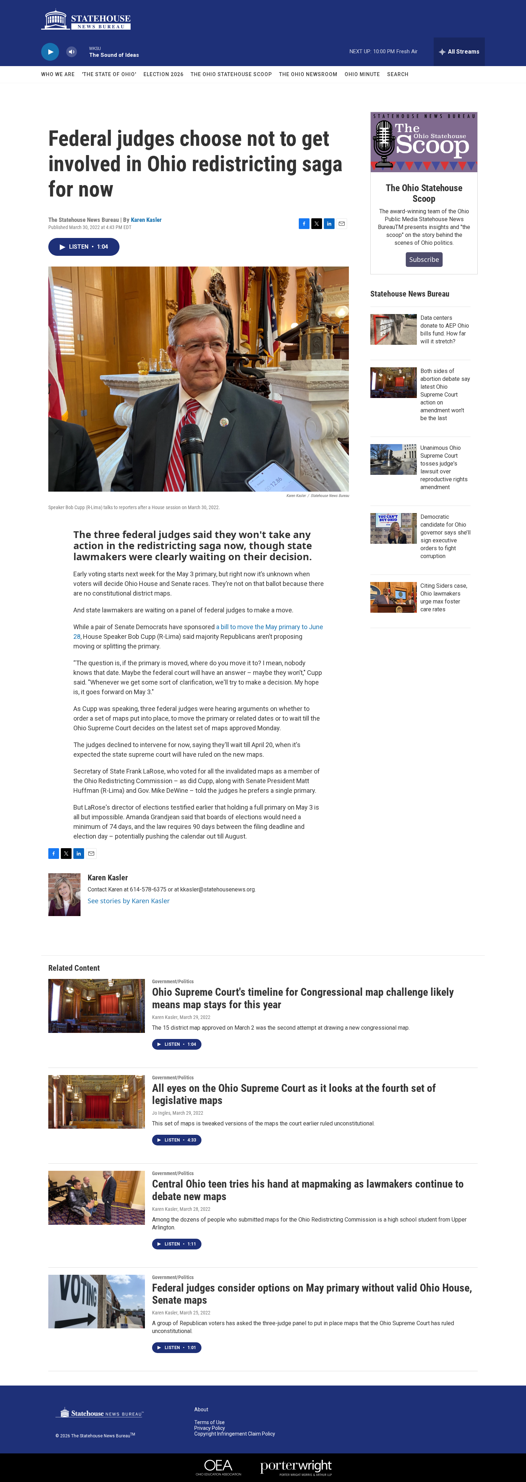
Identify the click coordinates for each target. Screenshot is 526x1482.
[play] (50, 52)
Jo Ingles (161, 1113)
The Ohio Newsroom (308, 74)
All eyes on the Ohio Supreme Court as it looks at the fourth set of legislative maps (294, 1094)
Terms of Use (209, 1422)
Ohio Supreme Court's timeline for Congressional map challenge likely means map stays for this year (303, 998)
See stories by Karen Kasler (129, 900)
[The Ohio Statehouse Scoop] (424, 142)
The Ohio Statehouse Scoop (231, 74)
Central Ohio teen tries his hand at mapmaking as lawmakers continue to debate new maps (308, 1190)
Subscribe (424, 259)
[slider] (83, 51)
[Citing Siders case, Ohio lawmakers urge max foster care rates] (393, 597)
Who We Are (58, 74)
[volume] (71, 52)
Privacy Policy (209, 1428)
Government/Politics (173, 981)
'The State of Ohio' (109, 74)
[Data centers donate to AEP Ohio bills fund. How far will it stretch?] (393, 329)
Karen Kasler (146, 219)
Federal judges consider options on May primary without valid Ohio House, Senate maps (312, 1294)
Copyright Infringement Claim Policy (234, 1434)
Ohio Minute (362, 74)
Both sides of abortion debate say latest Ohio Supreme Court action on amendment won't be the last (445, 395)
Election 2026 (163, 74)
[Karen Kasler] (64, 894)
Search (398, 74)
